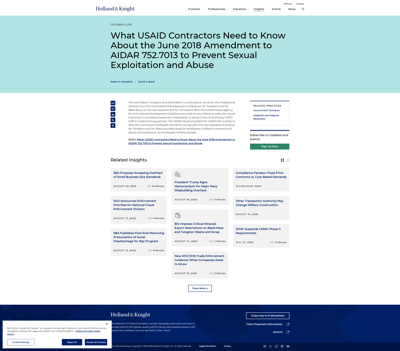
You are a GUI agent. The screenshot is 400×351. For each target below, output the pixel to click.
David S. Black (146, 81)
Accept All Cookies (96, 342)
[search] (303, 9)
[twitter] (270, 346)
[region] (57, 334)
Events (276, 9)
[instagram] (276, 346)
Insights (259, 9)
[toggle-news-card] (282, 160)
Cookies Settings (20, 342)
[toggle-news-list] (288, 160)
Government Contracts (266, 110)
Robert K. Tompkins (122, 81)
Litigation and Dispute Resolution (266, 117)
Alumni (277, 332)
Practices (194, 9)
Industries (239, 9)
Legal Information (207, 346)
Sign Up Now (269, 146)
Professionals (216, 9)
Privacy (227, 346)
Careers (300, 3)
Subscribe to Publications (267, 315)
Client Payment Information (264, 324)
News (292, 9)
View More (199, 288)
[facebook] (282, 346)
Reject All (72, 342)
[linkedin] (264, 346)
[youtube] (288, 346)
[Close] (106, 323)
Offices (288, 3)
